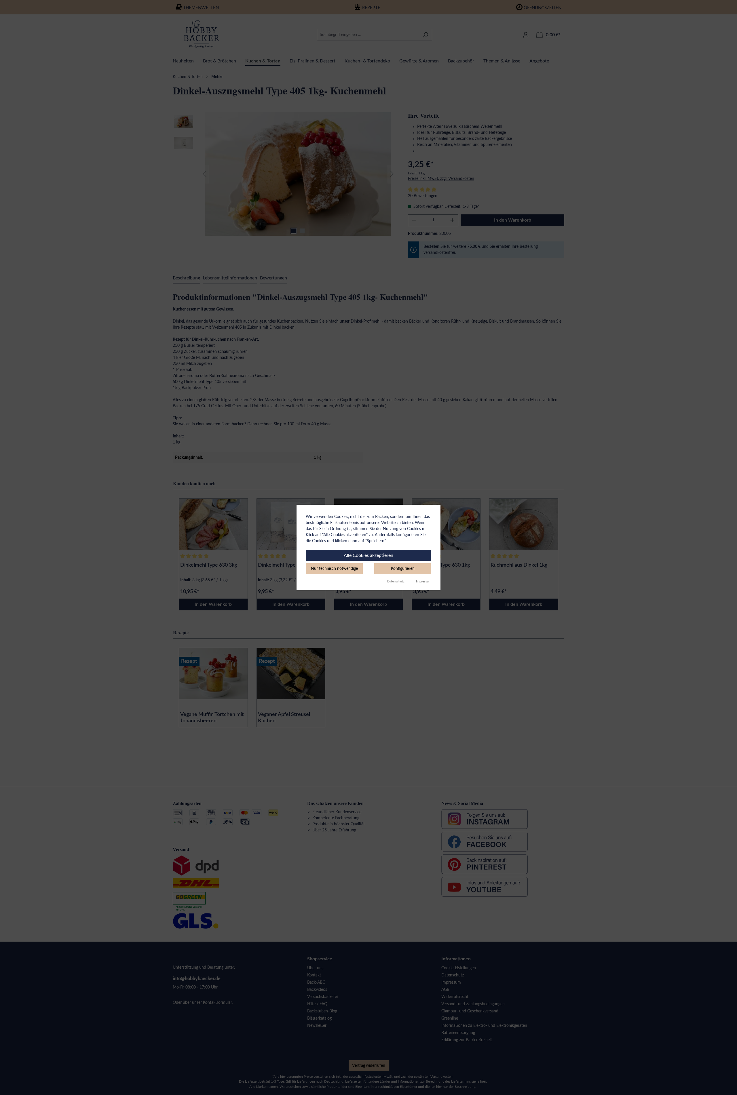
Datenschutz (395, 581)
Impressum (423, 581)
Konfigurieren (403, 569)
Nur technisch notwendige (334, 569)
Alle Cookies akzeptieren (368, 555)
